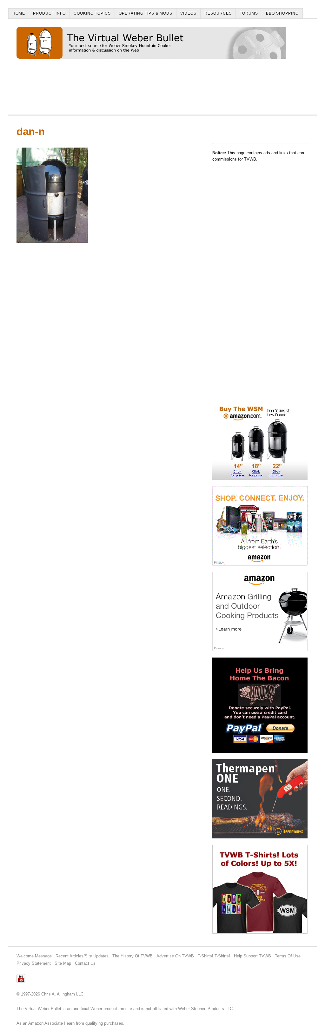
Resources (218, 13)
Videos (188, 13)
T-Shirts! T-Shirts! (214, 956)
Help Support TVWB (252, 956)
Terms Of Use (288, 956)
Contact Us (85, 963)
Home (18, 13)
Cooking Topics (92, 13)
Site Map (63, 963)
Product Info (49, 13)
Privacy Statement (34, 963)
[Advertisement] (132, 89)
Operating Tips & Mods (145, 13)
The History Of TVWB (132, 956)
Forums (249, 13)
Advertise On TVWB (175, 956)
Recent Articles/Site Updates (82, 956)
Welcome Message (34, 956)
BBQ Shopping (282, 13)
